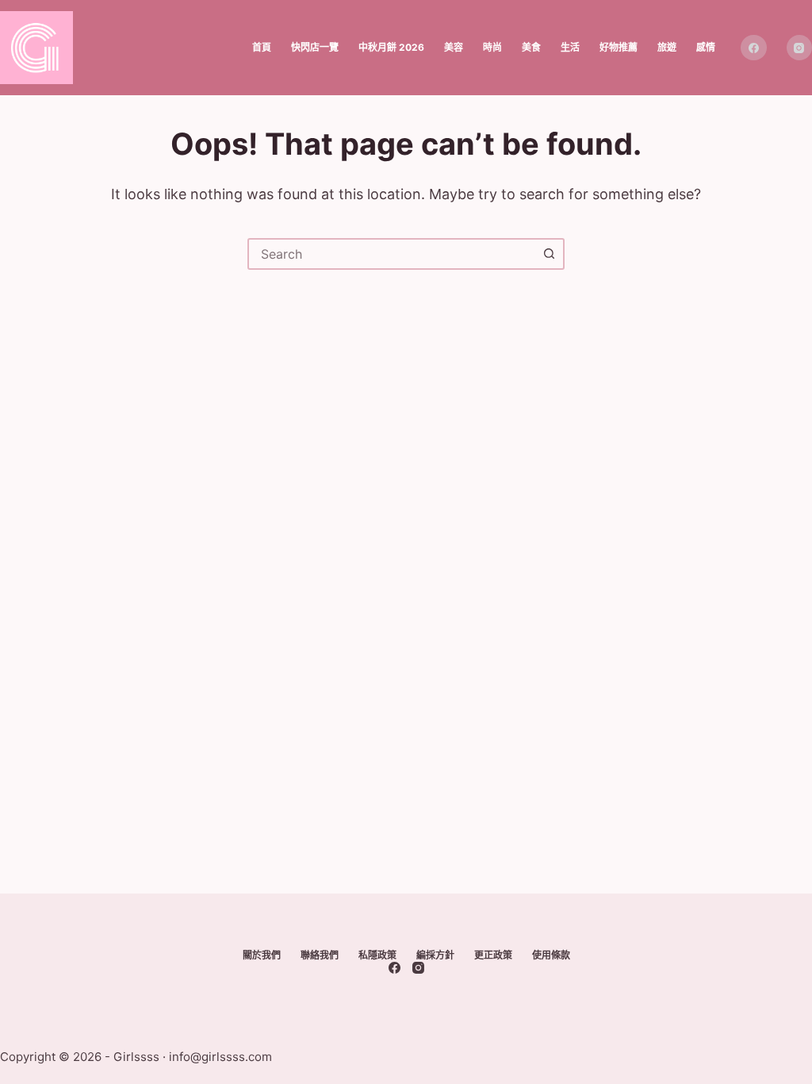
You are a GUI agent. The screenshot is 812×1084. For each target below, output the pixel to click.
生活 (570, 47)
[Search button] (548, 254)
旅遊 (666, 47)
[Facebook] (754, 48)
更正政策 (493, 955)
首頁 (261, 47)
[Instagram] (418, 968)
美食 (531, 47)
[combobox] (391, 254)
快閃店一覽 (315, 47)
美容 (453, 47)
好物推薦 (618, 47)
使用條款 (551, 955)
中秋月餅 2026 (391, 47)
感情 (705, 47)
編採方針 (435, 955)
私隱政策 (377, 955)
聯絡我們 (320, 955)
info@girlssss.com (220, 1056)
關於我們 (262, 955)
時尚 (492, 47)
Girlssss (136, 1056)
